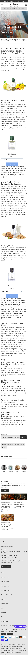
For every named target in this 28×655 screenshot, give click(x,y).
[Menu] (2, 4)
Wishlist (3, 612)
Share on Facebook (8, 444)
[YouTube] (13, 626)
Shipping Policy (5, 590)
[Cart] (25, 4)
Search (3, 573)
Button (5, 490)
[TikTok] (2, 626)
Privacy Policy (5, 577)
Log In (3, 599)
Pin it (5, 447)
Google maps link (6, 566)
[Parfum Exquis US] (14, 5)
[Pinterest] (8, 626)
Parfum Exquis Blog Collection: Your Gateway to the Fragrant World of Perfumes (13, 40)
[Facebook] (6, 626)
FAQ (2, 608)
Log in (3, 634)
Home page (4, 621)
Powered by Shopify (5, 641)
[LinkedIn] (11, 626)
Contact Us (4, 603)
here (4, 422)
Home (2, 39)
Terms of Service (6, 586)
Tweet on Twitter (20, 444)
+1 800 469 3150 (11, 652)
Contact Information (7, 595)
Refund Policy (5, 581)
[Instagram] (4, 626)
